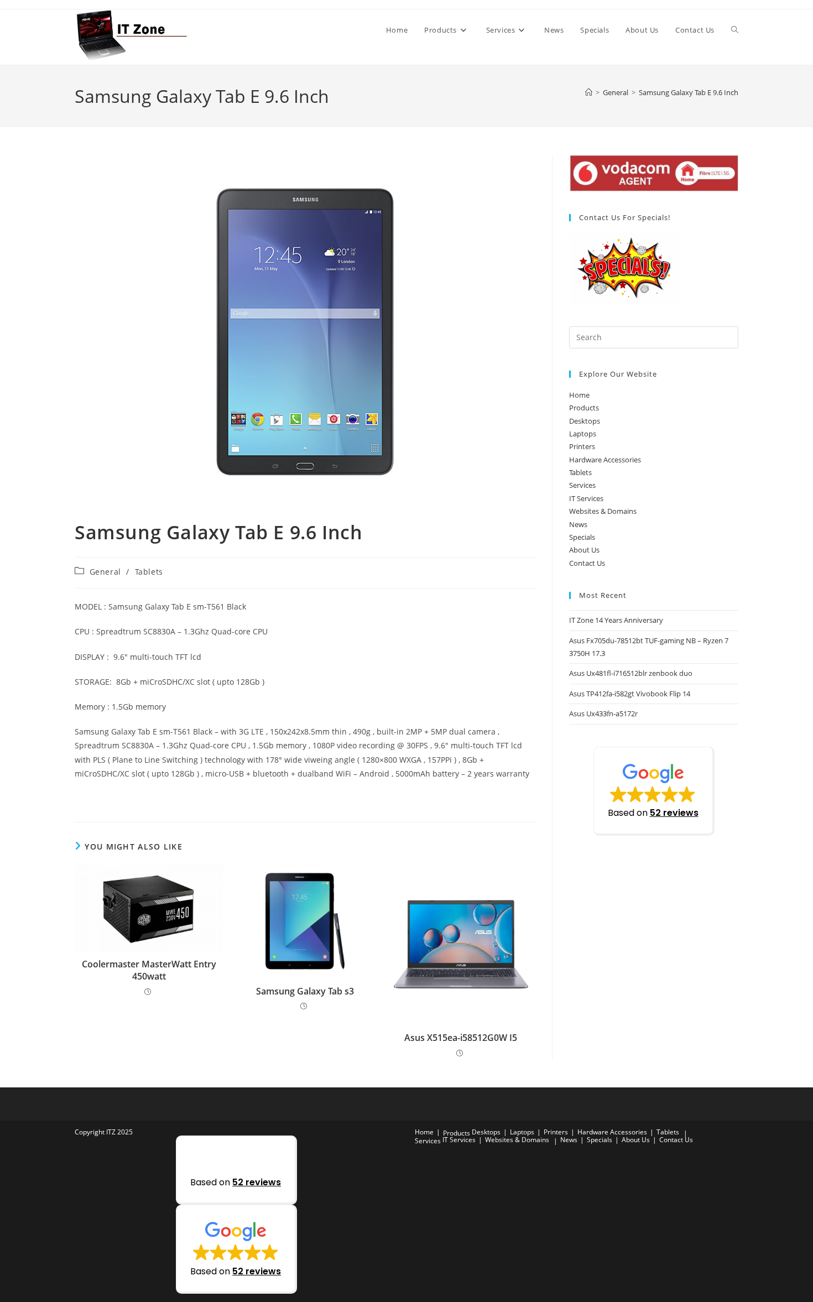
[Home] (588, 92)
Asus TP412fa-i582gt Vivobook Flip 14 (629, 694)
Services (582, 485)
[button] (654, 791)
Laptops (582, 434)
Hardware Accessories (605, 460)
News (578, 524)
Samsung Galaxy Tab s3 (305, 991)
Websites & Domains (603, 511)
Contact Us (587, 563)
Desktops (584, 421)
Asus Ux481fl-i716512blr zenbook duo (630, 673)
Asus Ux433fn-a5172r (603, 713)
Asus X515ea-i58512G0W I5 (460, 1038)
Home (579, 395)
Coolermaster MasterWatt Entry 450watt (149, 970)
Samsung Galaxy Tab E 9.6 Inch (688, 92)
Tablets (149, 571)
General (105, 571)
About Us (584, 550)
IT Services (586, 498)
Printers (582, 446)
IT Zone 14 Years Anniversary (616, 620)
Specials (582, 537)
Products (584, 408)
